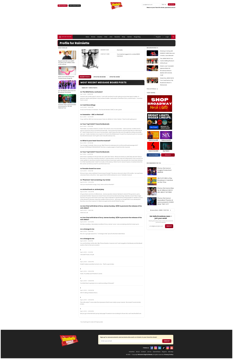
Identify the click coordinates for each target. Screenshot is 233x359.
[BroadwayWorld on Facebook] (151, 347)
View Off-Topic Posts (89, 88)
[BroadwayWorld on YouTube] (171, 347)
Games (129, 37)
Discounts (168, 155)
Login (167, 37)
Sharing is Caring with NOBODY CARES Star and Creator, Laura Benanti (167, 53)
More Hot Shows (153, 155)
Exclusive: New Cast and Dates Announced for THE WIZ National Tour (67, 102)
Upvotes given (114, 77)
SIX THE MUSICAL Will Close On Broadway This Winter (67, 87)
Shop (123, 37)
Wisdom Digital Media (145, 354)
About (138, 352)
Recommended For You (154, 163)
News (87, 37)
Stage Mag (137, 37)
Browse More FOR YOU (159, 210)
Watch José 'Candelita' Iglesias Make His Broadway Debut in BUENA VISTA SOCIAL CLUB (167, 70)
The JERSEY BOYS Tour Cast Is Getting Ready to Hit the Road (167, 61)
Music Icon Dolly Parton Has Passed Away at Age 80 (66, 73)
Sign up (169, 226)
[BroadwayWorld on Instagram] (155, 347)
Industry (99, 37)
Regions (164, 352)
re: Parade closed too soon (90, 168)
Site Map (170, 352)
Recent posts (85, 77)
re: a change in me (87, 229)
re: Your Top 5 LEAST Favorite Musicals (94, 124)
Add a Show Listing (75, 5)
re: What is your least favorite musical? (95, 141)
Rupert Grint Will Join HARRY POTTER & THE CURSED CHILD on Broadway (66, 58)
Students (117, 37)
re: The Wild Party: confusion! (91, 92)
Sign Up (167, 341)
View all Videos (151, 89)
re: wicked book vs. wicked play (92, 189)
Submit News (156, 352)
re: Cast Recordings (87, 105)
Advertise (132, 352)
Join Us (149, 352)
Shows (93, 37)
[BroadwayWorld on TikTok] (163, 347)
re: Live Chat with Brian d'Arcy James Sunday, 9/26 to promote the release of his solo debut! (111, 207)
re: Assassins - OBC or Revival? (92, 114)
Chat (105, 37)
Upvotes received (99, 77)
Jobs (110, 37)
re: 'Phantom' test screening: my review (95, 180)
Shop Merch (63, 5)
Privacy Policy (168, 354)
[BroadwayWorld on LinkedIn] (159, 347)
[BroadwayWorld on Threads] (167, 347)
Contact (143, 352)
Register (158, 37)
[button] (173, 37)
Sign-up (164, 4)
